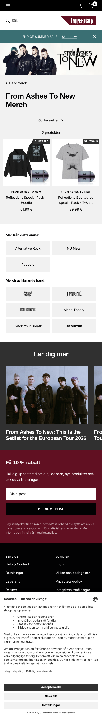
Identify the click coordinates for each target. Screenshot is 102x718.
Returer (11, 590)
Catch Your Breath (28, 326)
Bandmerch (18, 83)
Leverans (13, 581)
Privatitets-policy (69, 581)
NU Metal (74, 248)
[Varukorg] (91, 5)
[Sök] (38, 21)
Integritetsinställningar (73, 590)
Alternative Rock (28, 248)
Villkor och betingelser (73, 573)
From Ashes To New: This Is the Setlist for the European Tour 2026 (46, 435)
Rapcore (27, 264)
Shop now (69, 37)
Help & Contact (17, 564)
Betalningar (14, 573)
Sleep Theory (74, 310)
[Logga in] (80, 6)
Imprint (61, 564)
